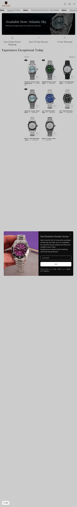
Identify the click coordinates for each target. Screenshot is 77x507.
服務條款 (46, 271)
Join (55, 264)
